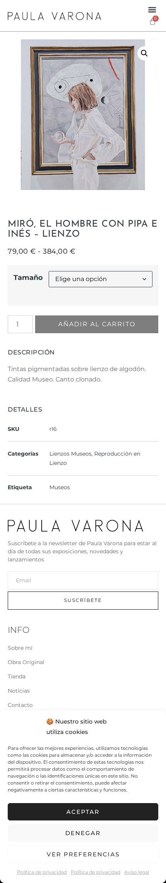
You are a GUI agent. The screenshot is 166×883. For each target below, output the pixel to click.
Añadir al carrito (97, 324)
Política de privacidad (42, 872)
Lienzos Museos (70, 453)
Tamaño (28, 277)
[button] (152, 9)
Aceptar (83, 811)
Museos (59, 487)
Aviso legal (136, 872)
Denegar (83, 833)
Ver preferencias (83, 854)
